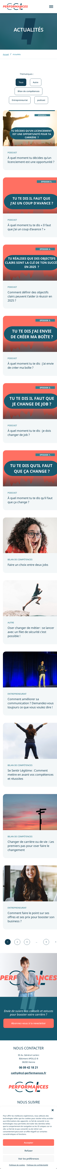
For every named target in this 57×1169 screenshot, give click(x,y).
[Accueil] (15, 6)
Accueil (6, 54)
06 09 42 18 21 (28, 1067)
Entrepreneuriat (20, 100)
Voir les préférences (28, 1158)
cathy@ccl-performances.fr (28, 1073)
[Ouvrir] (51, 6)
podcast (41, 100)
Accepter (28, 1142)
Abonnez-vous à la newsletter (28, 1023)
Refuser (29, 1150)
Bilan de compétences (28, 91)
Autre (35, 82)
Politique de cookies (17, 1165)
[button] (52, 1110)
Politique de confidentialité (37, 1165)
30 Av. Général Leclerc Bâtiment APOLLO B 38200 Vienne (28, 1058)
